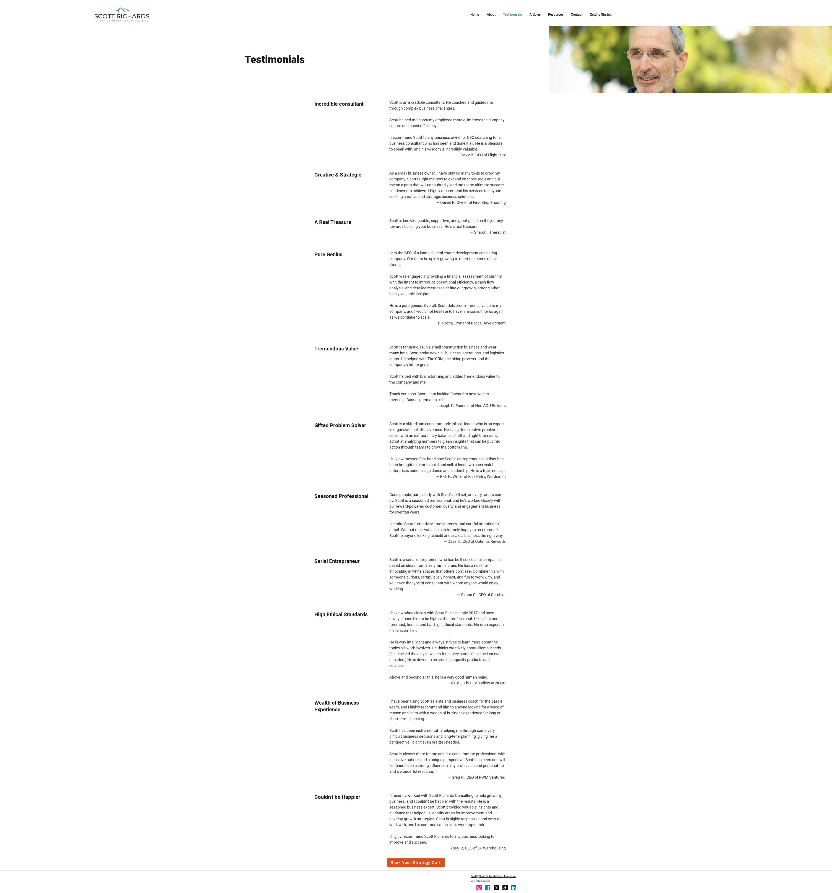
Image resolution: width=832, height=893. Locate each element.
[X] (496, 887)
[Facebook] (487, 887)
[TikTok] (505, 887)
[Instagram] (479, 887)
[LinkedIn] (513, 887)
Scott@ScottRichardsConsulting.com (493, 876)
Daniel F (447, 202)
